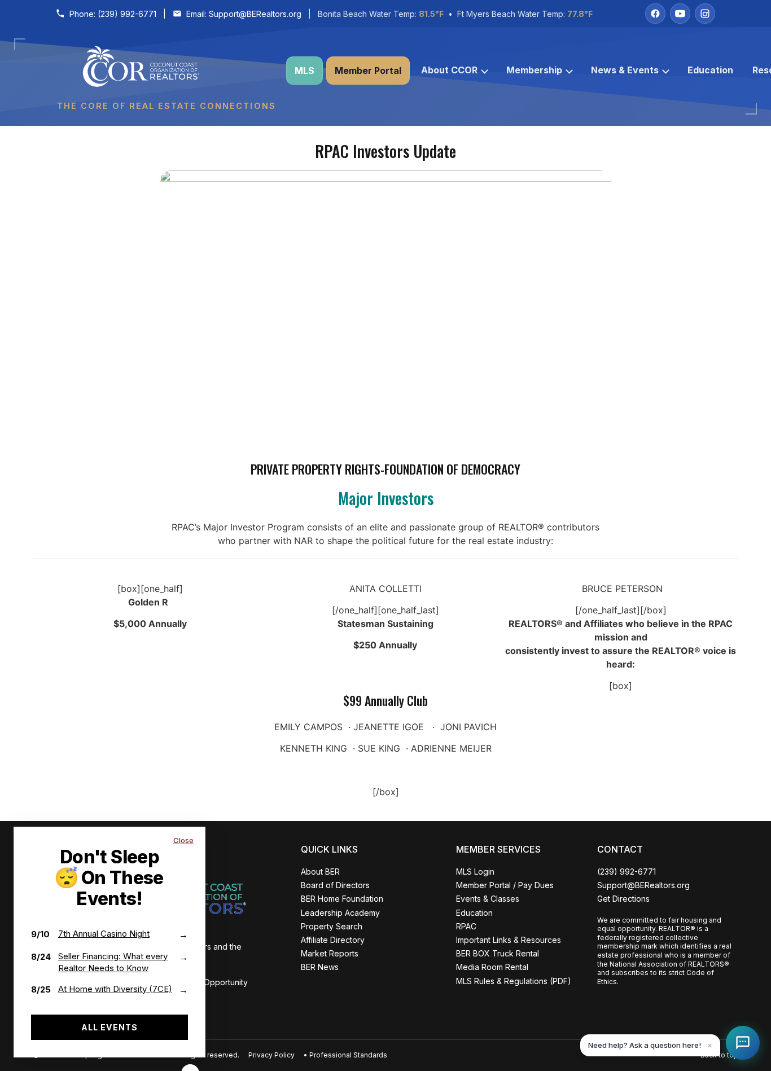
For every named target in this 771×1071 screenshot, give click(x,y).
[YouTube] (680, 13)
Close (183, 840)
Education (710, 70)
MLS (304, 70)
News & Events (625, 70)
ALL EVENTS (109, 1027)
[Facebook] (655, 13)
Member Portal (368, 70)
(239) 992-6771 (127, 14)
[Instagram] (705, 13)
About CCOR (449, 70)
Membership (534, 70)
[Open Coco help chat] (743, 1043)
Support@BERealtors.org (255, 14)
